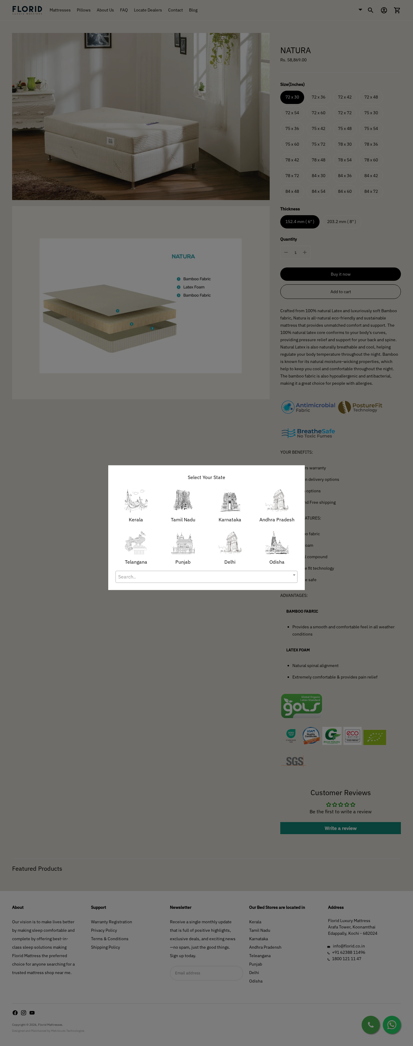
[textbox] (206, 576)
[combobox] (206, 577)
